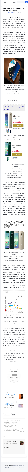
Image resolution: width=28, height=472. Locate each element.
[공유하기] (7, 414)
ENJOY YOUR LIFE (9, 2)
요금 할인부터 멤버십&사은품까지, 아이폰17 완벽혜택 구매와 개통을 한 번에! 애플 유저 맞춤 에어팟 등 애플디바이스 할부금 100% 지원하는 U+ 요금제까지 (9, 396)
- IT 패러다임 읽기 (7, 420)
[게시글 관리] (9, 414)
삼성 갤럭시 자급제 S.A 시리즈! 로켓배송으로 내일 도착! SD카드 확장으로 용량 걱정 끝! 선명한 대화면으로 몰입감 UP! (9, 406)
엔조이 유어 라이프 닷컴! (10, 442)
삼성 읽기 (12, 420)
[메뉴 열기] (2, 2)
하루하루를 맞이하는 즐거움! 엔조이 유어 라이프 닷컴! (11, 444)
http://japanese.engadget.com (16, 260)
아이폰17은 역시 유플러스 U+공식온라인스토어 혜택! (9, 394)
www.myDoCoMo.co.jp (15, 177)
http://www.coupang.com (10, 401)
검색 (26, 2)
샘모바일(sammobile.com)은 (18, 193)
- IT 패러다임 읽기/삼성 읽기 (8, 12)
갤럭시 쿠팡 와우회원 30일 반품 (9, 404)
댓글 (4, 436)
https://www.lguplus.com (9, 392)
